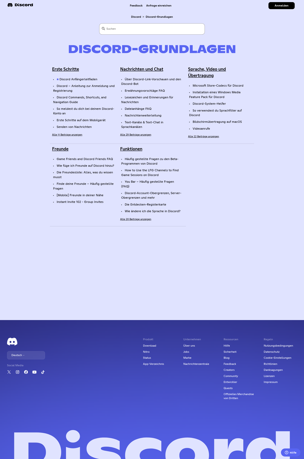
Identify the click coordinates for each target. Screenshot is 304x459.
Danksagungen (273, 370)
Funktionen (131, 149)
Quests (228, 388)
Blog (227, 357)
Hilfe (227, 345)
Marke (187, 357)
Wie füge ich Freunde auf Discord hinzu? (85, 165)
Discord (136, 16)
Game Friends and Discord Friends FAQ (85, 159)
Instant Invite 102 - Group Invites (80, 202)
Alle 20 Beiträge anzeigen (135, 219)
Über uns (189, 345)
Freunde (60, 149)
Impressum (271, 382)
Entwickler (230, 382)
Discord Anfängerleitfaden (78, 79)
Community (231, 376)
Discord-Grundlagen (159, 16)
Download (149, 345)
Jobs (186, 351)
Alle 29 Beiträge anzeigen (135, 135)
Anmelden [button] (282, 5)
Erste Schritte (65, 69)
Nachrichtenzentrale (196, 364)
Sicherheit (230, 351)
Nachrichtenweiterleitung (143, 115)
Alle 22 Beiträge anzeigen (203, 136)
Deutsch (17, 355)
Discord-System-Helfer (209, 103)
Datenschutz (272, 351)
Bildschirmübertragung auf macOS (217, 121)
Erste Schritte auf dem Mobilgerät (81, 120)
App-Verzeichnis (153, 364)
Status (147, 357)
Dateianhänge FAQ (138, 108)
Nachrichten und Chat (141, 69)
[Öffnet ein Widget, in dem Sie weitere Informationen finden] (290, 452)
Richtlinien (270, 364)
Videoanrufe (201, 128)
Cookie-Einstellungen (277, 357)
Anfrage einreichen (159, 5)
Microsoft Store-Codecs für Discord (218, 85)
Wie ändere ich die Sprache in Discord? (152, 211)
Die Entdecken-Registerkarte (145, 204)
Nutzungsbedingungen (278, 345)
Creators (229, 370)
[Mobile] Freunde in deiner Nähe (80, 195)
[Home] (20, 6)
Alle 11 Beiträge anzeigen (67, 135)
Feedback (136, 5)
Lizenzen (269, 376)
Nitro (146, 351)
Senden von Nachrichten (74, 127)
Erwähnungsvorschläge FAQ (145, 90)
